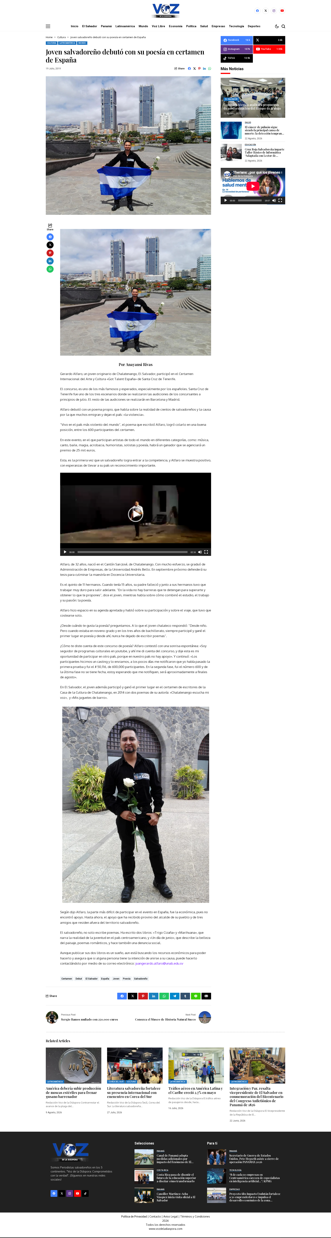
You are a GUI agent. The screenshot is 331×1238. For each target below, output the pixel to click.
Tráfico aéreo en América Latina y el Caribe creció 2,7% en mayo (195, 1090)
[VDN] (165, 11)
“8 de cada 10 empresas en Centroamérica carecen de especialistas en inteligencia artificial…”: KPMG (254, 1178)
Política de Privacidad (134, 1216)
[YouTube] (282, 11)
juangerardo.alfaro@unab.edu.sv (159, 963)
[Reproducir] (65, 552)
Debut (79, 978)
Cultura (61, 37)
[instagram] (274, 11)
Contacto (155, 1216)
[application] (135, 514)
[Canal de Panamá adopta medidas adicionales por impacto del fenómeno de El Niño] (144, 1157)
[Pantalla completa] (206, 552)
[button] (135, 514)
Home (49, 37)
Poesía (126, 978)
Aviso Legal (170, 1216)
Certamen (66, 978)
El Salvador (91, 978)
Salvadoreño (140, 978)
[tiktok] (85, 1193)
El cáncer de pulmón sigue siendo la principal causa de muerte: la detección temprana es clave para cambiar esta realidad (264, 133)
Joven (116, 978)
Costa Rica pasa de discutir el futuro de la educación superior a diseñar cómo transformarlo (176, 1178)
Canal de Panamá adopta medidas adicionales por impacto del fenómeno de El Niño (174, 1160)
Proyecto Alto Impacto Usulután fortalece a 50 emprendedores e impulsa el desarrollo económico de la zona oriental (254, 1198)
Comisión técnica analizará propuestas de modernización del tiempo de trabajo (252, 106)
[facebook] (257, 11)
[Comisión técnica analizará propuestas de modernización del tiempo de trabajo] (253, 98)
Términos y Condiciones (195, 1216)
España (105, 978)
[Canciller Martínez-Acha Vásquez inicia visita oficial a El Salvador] (144, 1195)
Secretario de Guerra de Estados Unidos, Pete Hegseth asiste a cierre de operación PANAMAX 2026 (254, 1159)
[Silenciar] (200, 552)
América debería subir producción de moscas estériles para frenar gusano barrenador (73, 1092)
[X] (265, 11)
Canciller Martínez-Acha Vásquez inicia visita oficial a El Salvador (176, 1197)
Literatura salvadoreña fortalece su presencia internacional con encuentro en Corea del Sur (134, 1092)
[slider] (133, 552)
